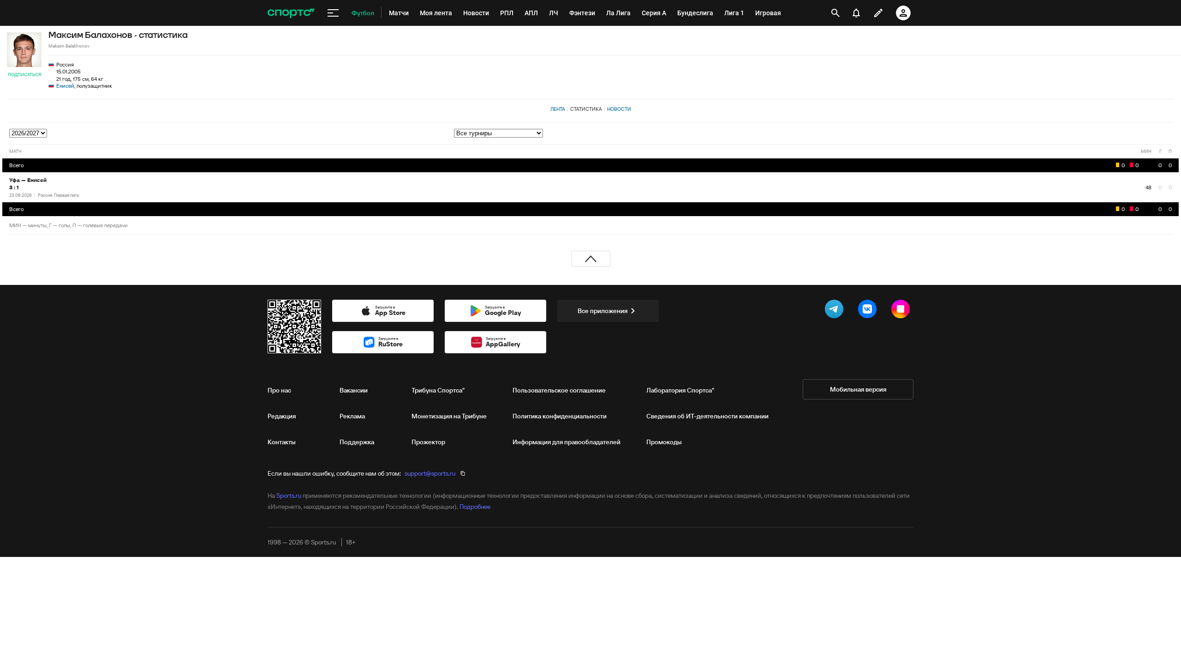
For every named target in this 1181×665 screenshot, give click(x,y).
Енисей (65, 85)
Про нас (279, 390)
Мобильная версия (858, 389)
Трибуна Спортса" (438, 390)
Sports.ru (288, 495)
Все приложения (602, 311)
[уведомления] (856, 13)
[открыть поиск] (835, 13)
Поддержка (357, 442)
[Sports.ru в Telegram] (836, 311)
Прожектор (428, 442)
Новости (619, 109)
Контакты (282, 442)
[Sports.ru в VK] (869, 311)
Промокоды (664, 442)
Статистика (586, 109)
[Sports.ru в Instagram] (902, 311)
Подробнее (474, 506)
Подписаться (24, 75)
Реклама (352, 416)
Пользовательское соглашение (559, 390)
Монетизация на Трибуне (449, 416)
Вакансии (354, 390)
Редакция (282, 416)
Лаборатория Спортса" (680, 390)
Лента (557, 109)
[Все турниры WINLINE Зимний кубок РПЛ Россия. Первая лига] (813, 133)
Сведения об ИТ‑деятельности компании (707, 416)
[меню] (333, 12)
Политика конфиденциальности (560, 416)
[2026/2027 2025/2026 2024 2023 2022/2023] (28, 133)
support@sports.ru (430, 473)
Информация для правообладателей (566, 442)
